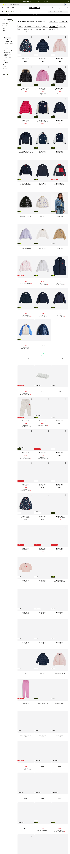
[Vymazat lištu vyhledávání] (67, 11)
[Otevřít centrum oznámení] (59, 8)
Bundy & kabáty (40, 19)
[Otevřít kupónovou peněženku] (52, 8)
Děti (12, 7)
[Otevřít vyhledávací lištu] (48, 11)
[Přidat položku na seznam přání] (32, 37)
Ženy (3, 7)
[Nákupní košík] (67, 8)
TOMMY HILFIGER (49, 19)
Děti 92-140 (27, 19)
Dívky (22, 19)
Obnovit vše (30, 32)
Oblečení (33, 19)
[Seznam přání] (63, 8)
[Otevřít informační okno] (68, 1)
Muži (8, 7)
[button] (53, 21)
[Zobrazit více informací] (25, 63)
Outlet (5, 4)
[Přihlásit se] (55, 8)
